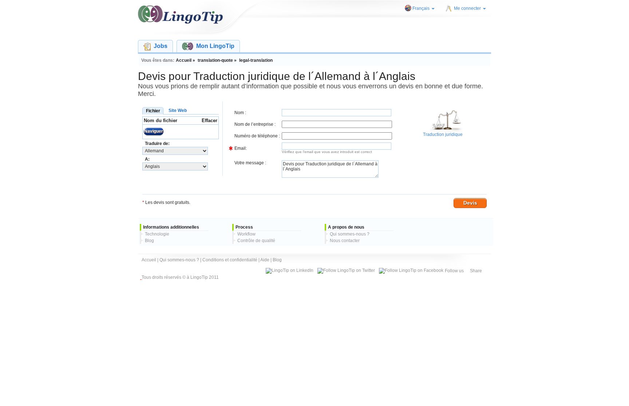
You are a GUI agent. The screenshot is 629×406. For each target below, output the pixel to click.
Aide (264, 259)
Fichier (153, 110)
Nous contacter (345, 240)
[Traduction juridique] (446, 130)
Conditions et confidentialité (229, 259)
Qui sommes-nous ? (349, 234)
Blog (149, 240)
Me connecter (467, 8)
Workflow (246, 234)
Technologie (157, 234)
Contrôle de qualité (256, 240)
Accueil (149, 259)
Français (421, 8)
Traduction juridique (443, 134)
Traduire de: (157, 143)
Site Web (178, 110)
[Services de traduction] (180, 14)
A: (147, 159)
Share (476, 270)
